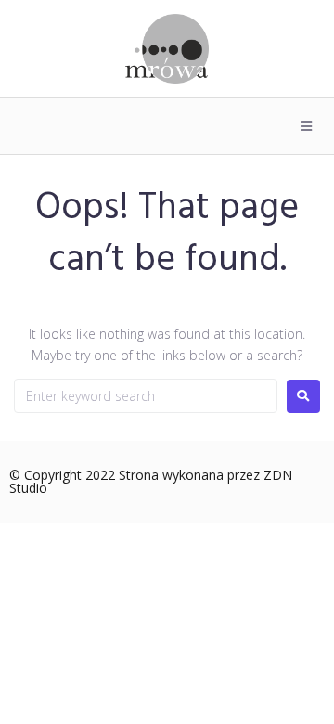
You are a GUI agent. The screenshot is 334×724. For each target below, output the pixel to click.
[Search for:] (145, 396)
